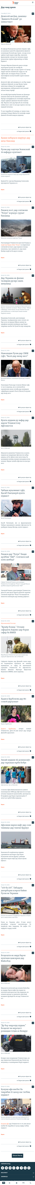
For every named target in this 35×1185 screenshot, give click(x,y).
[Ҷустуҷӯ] (30, 1183)
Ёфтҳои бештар (17, 1155)
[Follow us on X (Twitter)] (17, 1167)
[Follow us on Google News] (2, 1167)
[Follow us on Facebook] (6, 1167)
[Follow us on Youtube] (10, 1167)
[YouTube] (16, 1183)
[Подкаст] (28, 1167)
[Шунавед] (9, 1183)
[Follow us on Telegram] (21, 1167)
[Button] (24, 127)
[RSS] (25, 1167)
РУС (23, 1183)
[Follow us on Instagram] (13, 1167)
